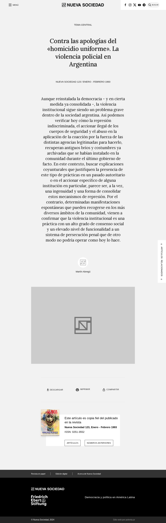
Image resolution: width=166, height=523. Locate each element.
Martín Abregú (83, 271)
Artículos (72, 443)
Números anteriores (99, 443)
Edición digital (61, 474)
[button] (13, 5)
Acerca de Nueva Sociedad (89, 474)
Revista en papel (38, 474)
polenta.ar (130, 520)
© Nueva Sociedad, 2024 (42, 520)
